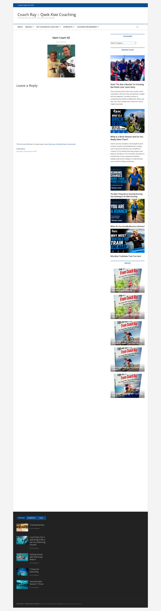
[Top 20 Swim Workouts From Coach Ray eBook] (128, 386)
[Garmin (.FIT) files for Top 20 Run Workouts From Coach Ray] (128, 281)
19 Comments (35, 563)
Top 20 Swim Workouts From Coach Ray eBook (127, 395)
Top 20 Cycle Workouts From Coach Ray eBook (127, 368)
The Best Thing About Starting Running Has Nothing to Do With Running (126, 195)
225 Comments (35, 528)
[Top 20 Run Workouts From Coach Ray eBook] (128, 307)
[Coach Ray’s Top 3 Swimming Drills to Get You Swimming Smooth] (22, 537)
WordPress (60, 604)
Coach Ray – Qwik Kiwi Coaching (47, 14)
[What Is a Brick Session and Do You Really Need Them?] (128, 121)
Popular (21, 518)
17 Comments (35, 575)
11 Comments (35, 587)
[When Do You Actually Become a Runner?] (128, 211)
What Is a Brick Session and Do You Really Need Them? (127, 138)
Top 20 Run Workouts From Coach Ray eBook (126, 316)
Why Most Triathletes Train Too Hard (126, 256)
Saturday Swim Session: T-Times (36, 582)
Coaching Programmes (87, 27)
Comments (31, 518)
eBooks (28, 27)
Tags (41, 518)
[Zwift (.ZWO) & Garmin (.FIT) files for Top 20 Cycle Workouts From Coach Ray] (128, 333)
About (20, 27)
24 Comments (35, 548)
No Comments (62, 42)
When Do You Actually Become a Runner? (128, 226)
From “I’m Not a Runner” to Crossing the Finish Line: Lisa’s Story (127, 85)
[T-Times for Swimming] (22, 569)
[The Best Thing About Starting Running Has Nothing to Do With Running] (128, 178)
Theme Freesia (51, 604)
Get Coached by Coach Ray (47, 27)
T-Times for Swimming (34, 570)
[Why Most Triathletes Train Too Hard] (128, 241)
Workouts (68, 27)
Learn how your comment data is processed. (60, 144)
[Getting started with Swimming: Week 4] (22, 554)
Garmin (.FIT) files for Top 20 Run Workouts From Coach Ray (124, 289)
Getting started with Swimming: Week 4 (36, 557)
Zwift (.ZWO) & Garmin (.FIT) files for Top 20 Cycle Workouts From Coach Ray (127, 342)
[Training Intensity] (22, 525)
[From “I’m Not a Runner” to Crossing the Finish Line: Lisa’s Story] (128, 68)
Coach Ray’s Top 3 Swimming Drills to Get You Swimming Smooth (37, 541)
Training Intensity (37, 525)
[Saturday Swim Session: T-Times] (22, 581)
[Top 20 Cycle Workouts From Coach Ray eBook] (128, 359)
